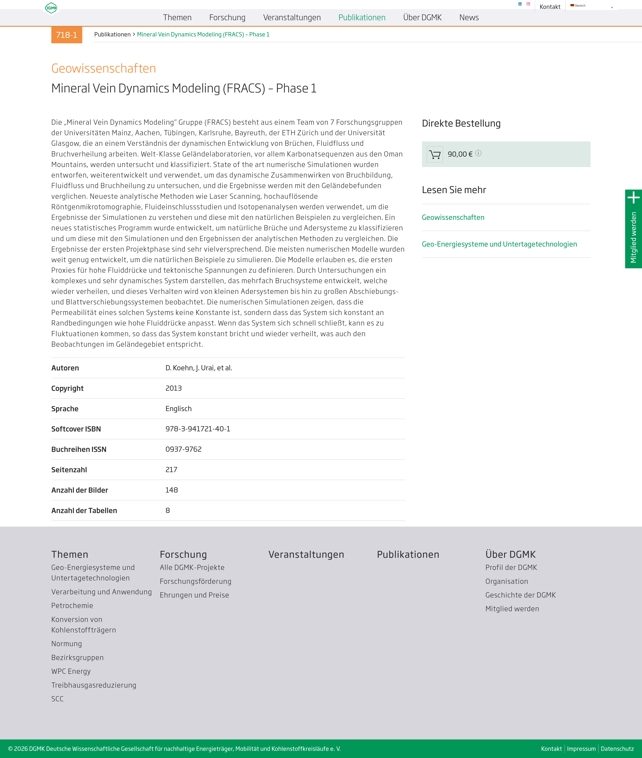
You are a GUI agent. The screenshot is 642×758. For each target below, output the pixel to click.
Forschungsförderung (196, 581)
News (469, 17)
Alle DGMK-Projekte (192, 567)
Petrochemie (72, 605)
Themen (70, 554)
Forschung (183, 554)
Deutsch (580, 5)
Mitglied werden (633, 237)
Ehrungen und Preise (194, 595)
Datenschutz (617, 748)
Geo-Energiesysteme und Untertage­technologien (499, 244)
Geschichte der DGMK (521, 595)
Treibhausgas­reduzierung (94, 685)
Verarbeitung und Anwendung (101, 592)
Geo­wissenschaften (453, 217)
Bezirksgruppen (77, 657)
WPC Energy (71, 671)
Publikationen (408, 554)
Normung (66, 643)
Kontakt (551, 748)
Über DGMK (511, 554)
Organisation (507, 581)
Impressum (581, 748)
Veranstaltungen (306, 554)
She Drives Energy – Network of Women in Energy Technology (292, 42)
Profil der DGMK (512, 567)
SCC (57, 699)
